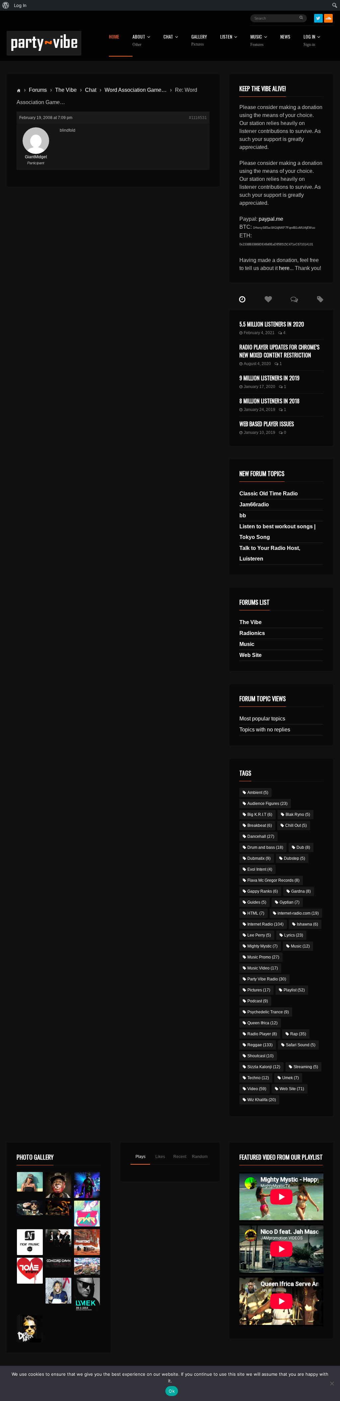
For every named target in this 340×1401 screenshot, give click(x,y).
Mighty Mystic (262, 946)
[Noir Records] (30, 1242)
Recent (179, 1156)
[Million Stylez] (30, 1208)
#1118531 (198, 117)
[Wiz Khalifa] (58, 1291)
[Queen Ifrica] (30, 1182)
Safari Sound (300, 1045)
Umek (290, 1078)
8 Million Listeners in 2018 (269, 401)
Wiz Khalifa (261, 1099)
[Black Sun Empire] (87, 1242)
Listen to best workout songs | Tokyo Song (277, 532)
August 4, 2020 (257, 363)
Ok (172, 1391)
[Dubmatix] (30, 1328)
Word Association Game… (136, 90)
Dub (303, 847)
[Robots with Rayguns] (87, 1213)
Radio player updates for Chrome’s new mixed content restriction (279, 351)
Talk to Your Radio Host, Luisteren (269, 553)
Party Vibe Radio (266, 979)
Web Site (250, 655)
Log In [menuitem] (20, 5)
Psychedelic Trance (268, 1012)
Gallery (199, 40)
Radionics (252, 633)
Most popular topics (262, 718)
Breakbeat (259, 825)
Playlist (294, 990)
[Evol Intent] (30, 1271)
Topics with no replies (264, 729)
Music (246, 644)
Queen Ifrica (262, 1023)
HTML (255, 913)
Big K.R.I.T (259, 814)
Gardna (301, 891)
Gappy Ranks (262, 891)
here (284, 268)
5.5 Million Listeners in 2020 (271, 324)
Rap (298, 1034)
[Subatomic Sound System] (87, 1185)
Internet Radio (265, 924)
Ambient (257, 792)
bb (242, 515)
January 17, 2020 (259, 386)
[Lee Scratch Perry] (58, 1185)
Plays (140, 1156)
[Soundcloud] (328, 18)
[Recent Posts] (242, 300)
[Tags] (320, 300)
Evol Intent (259, 869)
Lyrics (293, 935)
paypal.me (271, 219)
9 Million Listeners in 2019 (269, 378)
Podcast (257, 1001)
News (285, 37)
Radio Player (262, 1034)
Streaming (306, 1067)
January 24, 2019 (259, 409)
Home (114, 37)
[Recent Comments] (294, 300)
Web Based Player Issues (266, 424)
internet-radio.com (298, 913)
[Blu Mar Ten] (58, 1237)
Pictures (258, 990)
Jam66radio (254, 504)
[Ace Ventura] (87, 1266)
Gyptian (289, 902)
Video (256, 1088)
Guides (256, 902)
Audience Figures (267, 803)
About (138, 40)
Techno (258, 1078)
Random (200, 1156)
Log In (309, 40)
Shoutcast (260, 1056)
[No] (331, 1383)
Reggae (260, 1045)
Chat (168, 37)
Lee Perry (259, 935)
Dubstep (294, 858)
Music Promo (263, 957)
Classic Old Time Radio (268, 493)
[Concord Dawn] (58, 1262)
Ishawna (307, 924)
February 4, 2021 (259, 332)
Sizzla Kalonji (263, 1067)
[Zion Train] (58, 1208)
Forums (38, 90)
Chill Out (296, 825)
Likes (160, 1156)
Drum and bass (265, 847)
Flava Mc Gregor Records (273, 880)
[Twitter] (318, 18)
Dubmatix (259, 858)
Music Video (262, 968)
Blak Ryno (298, 814)
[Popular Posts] (268, 300)
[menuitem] (6, 5)
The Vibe (66, 90)
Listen (226, 37)
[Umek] (87, 1295)
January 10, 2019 (259, 432)
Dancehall (260, 836)
